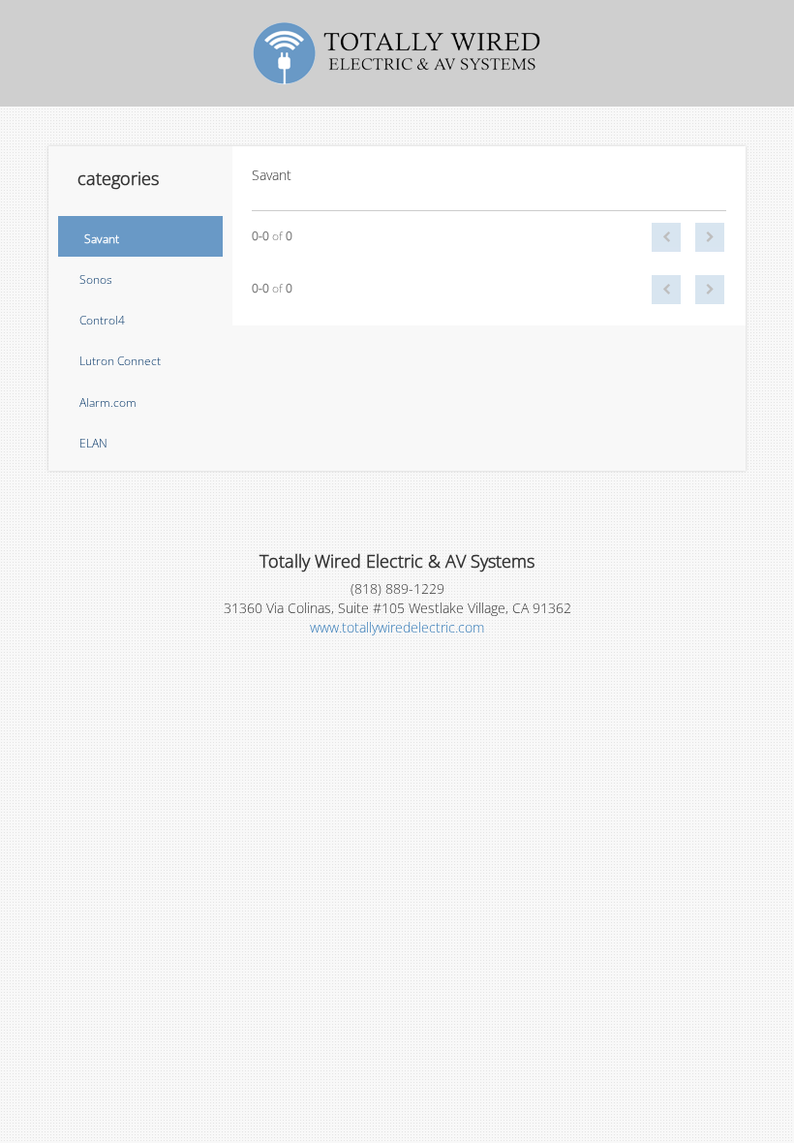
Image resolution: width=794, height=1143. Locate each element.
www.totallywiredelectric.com (397, 627)
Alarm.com (108, 402)
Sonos (95, 279)
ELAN (93, 443)
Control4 (102, 320)
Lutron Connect (120, 361)
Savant (101, 239)
